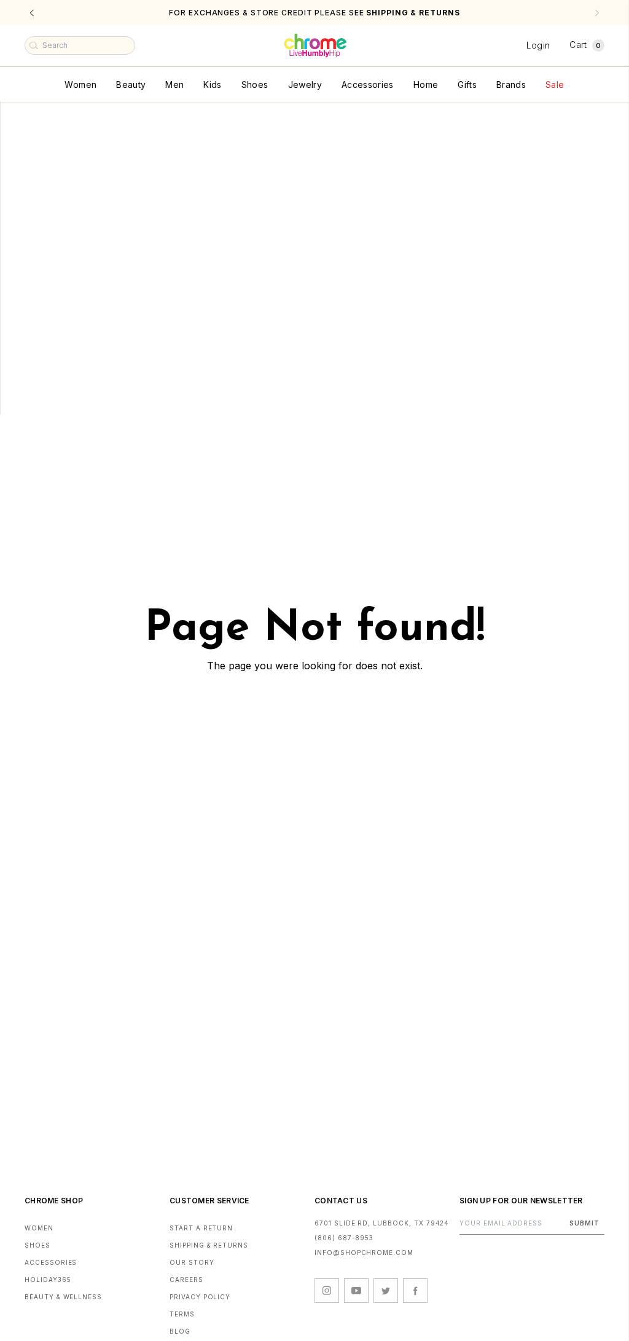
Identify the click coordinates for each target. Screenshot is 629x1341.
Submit (584, 1223)
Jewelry (305, 84)
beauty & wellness (63, 1296)
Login (538, 45)
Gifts (467, 84)
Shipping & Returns (209, 1245)
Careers (186, 1279)
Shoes (254, 84)
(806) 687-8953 (343, 1237)
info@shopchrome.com (363, 1252)
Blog (180, 1331)
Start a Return (201, 1228)
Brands (511, 84)
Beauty (131, 84)
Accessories (368, 84)
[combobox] (80, 45)
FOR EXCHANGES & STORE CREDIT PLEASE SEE (314, 12)
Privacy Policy (200, 1296)
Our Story (192, 1262)
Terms (182, 1314)
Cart (585, 44)
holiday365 (48, 1279)
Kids (212, 84)
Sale (554, 84)
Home (425, 84)
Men (174, 84)
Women (80, 84)
